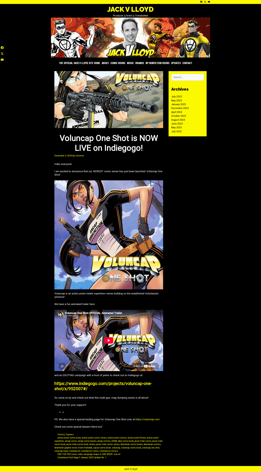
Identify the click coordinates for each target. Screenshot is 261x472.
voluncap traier (61, 451)
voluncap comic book (131, 447)
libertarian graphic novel (65, 447)
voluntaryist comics (108, 451)
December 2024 (180, 108)
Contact (187, 63)
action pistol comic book (69, 437)
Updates (176, 63)
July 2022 (176, 131)
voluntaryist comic (89, 451)
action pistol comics (117, 437)
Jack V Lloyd (130, 9)
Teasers (70, 434)
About (105, 63)
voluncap (116, 447)
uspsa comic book (102, 447)
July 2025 (176, 96)
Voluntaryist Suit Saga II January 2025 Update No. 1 (82, 457)
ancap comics (104, 441)
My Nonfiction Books (158, 63)
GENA (114, 441)
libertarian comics (152, 444)
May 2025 (176, 100)
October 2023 (178, 115)
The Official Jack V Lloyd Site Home (79, 63)
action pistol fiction (137, 437)
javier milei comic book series (80, 444)
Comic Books (118, 63)
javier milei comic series (107, 444)
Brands (139, 63)
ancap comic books (87, 441)
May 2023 (176, 127)
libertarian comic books (131, 444)
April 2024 (176, 112)
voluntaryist (74, 451)
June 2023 (177, 123)
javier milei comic (143, 441)
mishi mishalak (85, 447)
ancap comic (71, 441)
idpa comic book (126, 441)
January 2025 (178, 104)
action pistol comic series (94, 437)
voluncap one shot (150, 447)
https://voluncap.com (148, 419)
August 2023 (178, 119)
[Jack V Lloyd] (130, 37)
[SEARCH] (200, 63)
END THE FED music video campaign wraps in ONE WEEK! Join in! (89, 454)
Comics (61, 434)
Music (130, 63)
